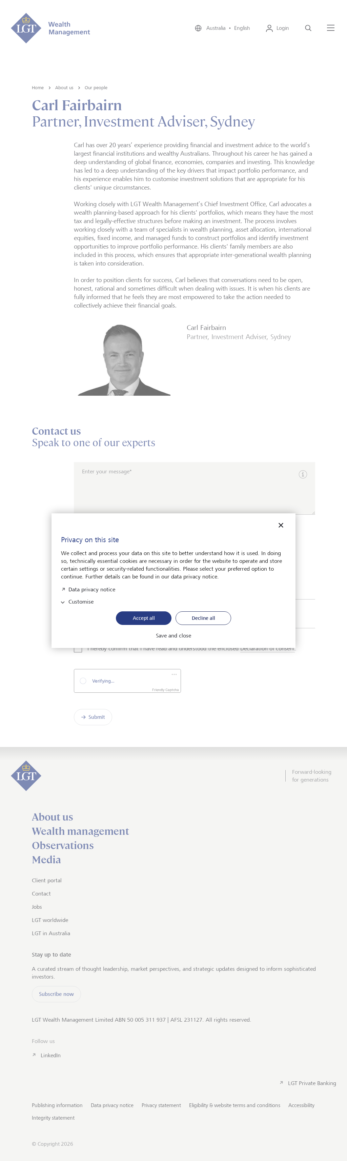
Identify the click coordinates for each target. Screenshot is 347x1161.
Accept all (144, 618)
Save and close (173, 635)
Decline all (203, 618)
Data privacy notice (91, 588)
